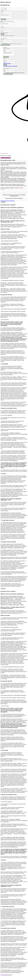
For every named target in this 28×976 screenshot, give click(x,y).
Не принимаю (4, 974)
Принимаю (12, 43)
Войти (2, 34)
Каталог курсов (4, 23)
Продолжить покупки (6, 157)
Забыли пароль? (4, 32)
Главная (5, 8)
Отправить (3, 19)
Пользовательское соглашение (8, 35)
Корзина (6, 153)
